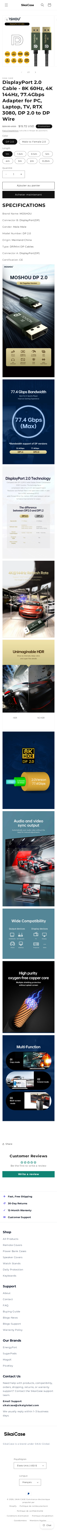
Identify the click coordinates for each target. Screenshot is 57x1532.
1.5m (20, 154)
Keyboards (9, 1275)
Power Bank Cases (14, 1251)
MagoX (7, 1359)
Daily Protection (13, 1269)
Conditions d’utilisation (18, 1516)
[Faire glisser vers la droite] (35, 72)
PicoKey (8, 1365)
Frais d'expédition (10, 131)
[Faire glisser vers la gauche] (21, 72)
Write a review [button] (28, 1174)
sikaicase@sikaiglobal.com (21, 1405)
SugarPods (9, 1353)
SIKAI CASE (20, 1499)
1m (7, 154)
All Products (10, 1238)
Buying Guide (11, 1311)
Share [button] (9, 1144)
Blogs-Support (12, 1323)
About (7, 1293)
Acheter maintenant (28, 194)
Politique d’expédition (42, 1516)
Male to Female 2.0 (34, 141)
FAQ (6, 1305)
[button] (6, 5)
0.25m (46, 161)
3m (20, 161)
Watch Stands (11, 1263)
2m (32, 161)
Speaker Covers (12, 1257)
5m (47, 154)
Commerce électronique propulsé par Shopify (29, 1502)
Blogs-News (10, 1317)
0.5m (34, 154)
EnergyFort (10, 1347)
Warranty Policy (13, 1329)
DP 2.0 (10, 141)
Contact (8, 1299)
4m (8, 161)
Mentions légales (38, 1520)
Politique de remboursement (34, 1506)
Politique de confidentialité (30, 1511)
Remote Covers (12, 1245)
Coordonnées (20, 1520)
